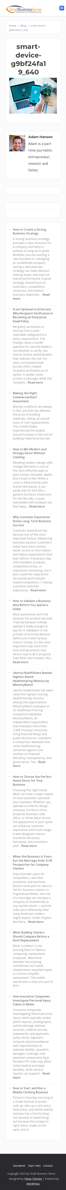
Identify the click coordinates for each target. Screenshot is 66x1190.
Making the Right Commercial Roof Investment (25, 397)
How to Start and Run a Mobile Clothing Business (30, 1090)
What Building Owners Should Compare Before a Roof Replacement (31, 936)
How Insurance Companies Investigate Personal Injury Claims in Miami (32, 1000)
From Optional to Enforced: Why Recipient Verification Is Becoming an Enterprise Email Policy (33, 315)
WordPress (33, 1183)
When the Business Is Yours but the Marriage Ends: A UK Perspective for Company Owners (32, 862)
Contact (48, 1165)
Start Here (34, 1165)
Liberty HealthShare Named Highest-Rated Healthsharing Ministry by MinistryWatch (32, 679)
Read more (35, 382)
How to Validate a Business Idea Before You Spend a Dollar (32, 605)
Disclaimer (19, 1165)
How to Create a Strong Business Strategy (29, 231)
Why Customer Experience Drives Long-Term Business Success (32, 521)
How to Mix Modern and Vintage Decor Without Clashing (30, 453)
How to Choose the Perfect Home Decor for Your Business (32, 781)
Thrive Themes (33, 1178)
